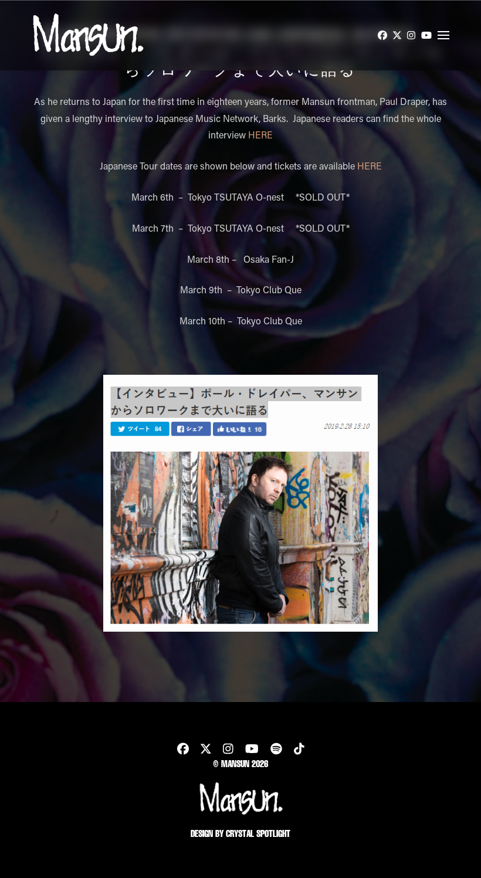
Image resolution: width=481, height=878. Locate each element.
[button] (443, 35)
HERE (260, 134)
